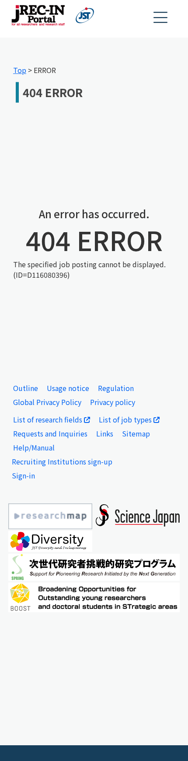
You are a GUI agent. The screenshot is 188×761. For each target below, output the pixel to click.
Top (19, 70)
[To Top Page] (168, 741)
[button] (161, 18)
